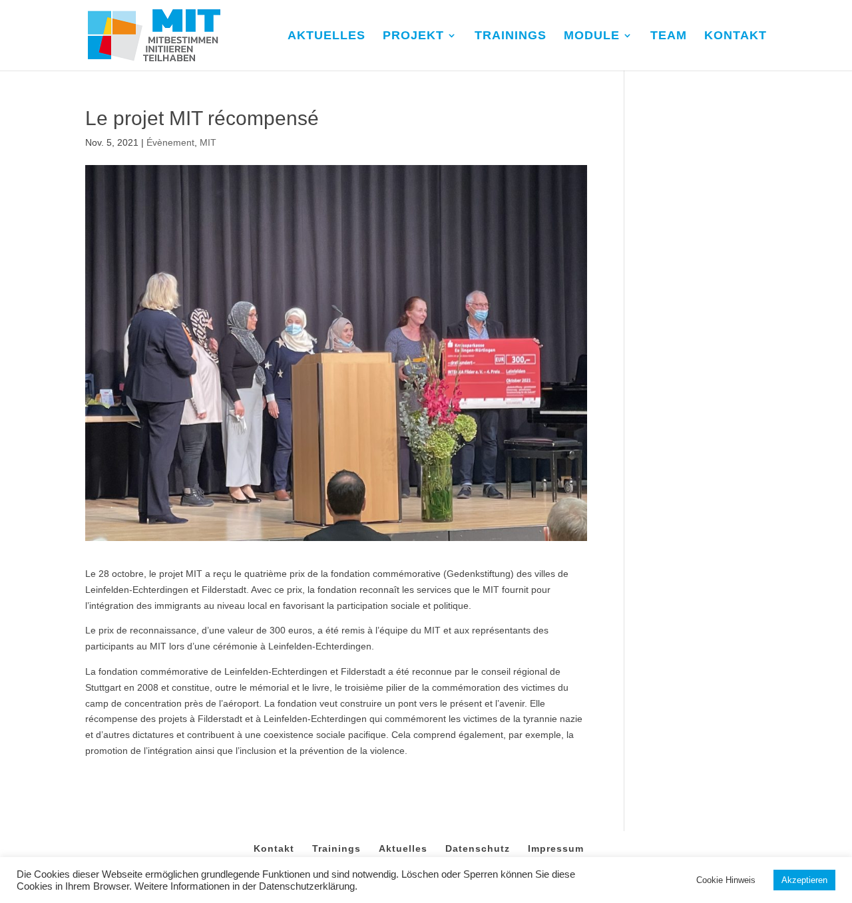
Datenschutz (477, 848)
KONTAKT (735, 36)
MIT (208, 142)
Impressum (556, 848)
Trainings (336, 848)
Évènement (170, 142)
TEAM (668, 36)
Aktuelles (403, 848)
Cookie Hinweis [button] (725, 880)
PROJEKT (413, 36)
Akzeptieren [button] (804, 880)
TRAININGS (510, 36)
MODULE (592, 36)
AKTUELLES (326, 36)
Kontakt (274, 848)
